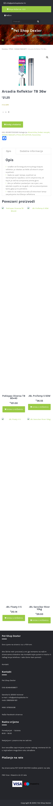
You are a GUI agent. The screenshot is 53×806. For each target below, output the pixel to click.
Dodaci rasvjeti (44, 132)
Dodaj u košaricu (13, 124)
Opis (8, 151)
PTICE (11, 49)
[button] (47, 57)
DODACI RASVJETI (21, 49)
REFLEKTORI (26, 135)
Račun (8, 15)
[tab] (8, 151)
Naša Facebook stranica (12, 714)
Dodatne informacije (31, 151)
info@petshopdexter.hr (18, 697)
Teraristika (36, 135)
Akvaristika (32, 132)
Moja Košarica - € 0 (17, 9)
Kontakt (5, 664)
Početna (5, 49)
